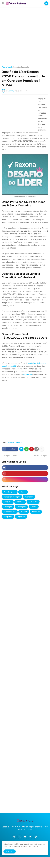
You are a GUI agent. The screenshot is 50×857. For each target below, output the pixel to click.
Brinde (23, 492)
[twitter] (30, 837)
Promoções (21, 507)
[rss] (20, 837)
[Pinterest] (31, 449)
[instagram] (25, 479)
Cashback (29, 497)
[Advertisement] (25, 37)
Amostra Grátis (9, 492)
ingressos (21, 517)
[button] (2, 3)
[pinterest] (25, 473)
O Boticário (33, 502)
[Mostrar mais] (42, 449)
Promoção (8, 507)
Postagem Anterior (10, 456)
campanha (8, 517)
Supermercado (9, 512)
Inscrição (20, 502)
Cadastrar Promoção (21, 67)
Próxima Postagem (40, 456)
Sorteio (33, 507)
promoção (27, 374)
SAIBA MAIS (33, 846)
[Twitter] (21, 449)
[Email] (36, 449)
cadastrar (36, 512)
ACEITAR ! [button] (9, 851)
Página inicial (7, 67)
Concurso (7, 502)
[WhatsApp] (26, 449)
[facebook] (25, 467)
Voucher (24, 512)
